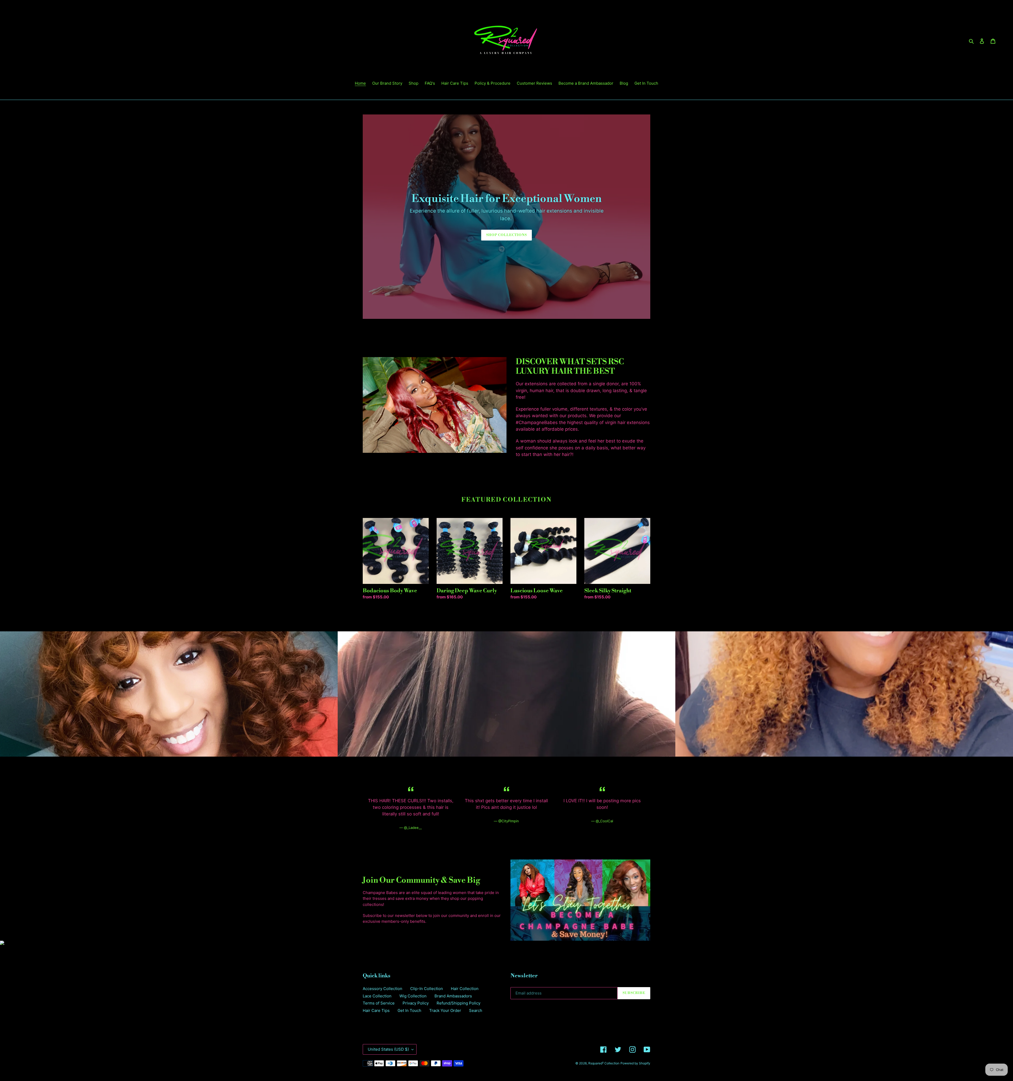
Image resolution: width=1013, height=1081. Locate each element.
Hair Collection (465, 988)
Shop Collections (506, 235)
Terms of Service (379, 1003)
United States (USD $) (388, 1049)
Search (475, 1010)
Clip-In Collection (426, 988)
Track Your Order (445, 1010)
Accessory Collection (382, 988)
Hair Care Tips (376, 1010)
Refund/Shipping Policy (458, 1003)
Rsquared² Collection (603, 1063)
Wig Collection (413, 995)
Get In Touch (409, 1010)
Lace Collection (377, 995)
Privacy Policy (416, 1003)
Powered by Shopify (635, 1063)
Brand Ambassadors (453, 995)
